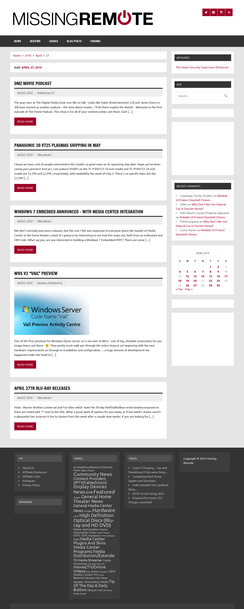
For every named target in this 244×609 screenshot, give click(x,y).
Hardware (103, 510)
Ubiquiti (92, 590)
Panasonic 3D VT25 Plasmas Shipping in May (57, 145)
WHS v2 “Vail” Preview (36, 273)
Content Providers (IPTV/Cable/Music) (90, 480)
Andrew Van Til (45, 92)
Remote (79, 577)
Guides (53, 41)
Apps (83, 470)
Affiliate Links (31, 476)
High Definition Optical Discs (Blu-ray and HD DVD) (93, 520)
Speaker (78, 581)
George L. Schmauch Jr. (50, 282)
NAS (88, 571)
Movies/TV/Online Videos (89, 568)
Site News (102, 577)
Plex (102, 574)
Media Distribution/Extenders (93, 555)
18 (179, 280)
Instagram (29, 480)
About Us (28, 467)
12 (187, 276)
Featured (104, 492)
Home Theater (103, 532)
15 (210, 276)
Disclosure (222, 67)
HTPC (77, 535)
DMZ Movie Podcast (32, 83)
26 (187, 285)
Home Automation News (90, 530)
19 (187, 280)
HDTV (76, 516)
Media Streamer (90, 560)
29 (210, 285)
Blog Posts (74, 41)
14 (202, 276)
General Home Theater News (92, 499)
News (17, 41)
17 (226, 276)
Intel (76, 539)
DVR (89, 492)
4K (74, 467)
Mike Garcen (44, 154)
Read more (25, 121)
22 (210, 280)
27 (195, 285)
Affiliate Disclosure (35, 472)
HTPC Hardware (91, 535)
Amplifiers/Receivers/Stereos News (93, 468)
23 (218, 280)
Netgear (103, 571)
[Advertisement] (203, 148)
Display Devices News (90, 489)
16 (218, 276)
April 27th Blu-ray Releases (42, 388)
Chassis (90, 470)
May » (189, 289)
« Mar (179, 289)
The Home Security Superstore (195, 67)
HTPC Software (108, 535)
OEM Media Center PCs (94, 572)
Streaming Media (96, 581)
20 (195, 280)
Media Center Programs (86, 549)
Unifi (100, 590)
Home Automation (86, 529)
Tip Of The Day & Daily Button (94, 585)
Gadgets (77, 497)
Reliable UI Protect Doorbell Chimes (202, 217)
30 (218, 285)
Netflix (95, 571)
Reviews (35, 41)
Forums (95, 41)
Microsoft (91, 563)
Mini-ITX (100, 563)
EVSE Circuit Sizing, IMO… (149, 493)
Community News (92, 474)
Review (90, 577)
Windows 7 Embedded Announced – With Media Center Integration (78, 212)
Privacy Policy (31, 485)
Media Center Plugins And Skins (89, 540)
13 (195, 276)
